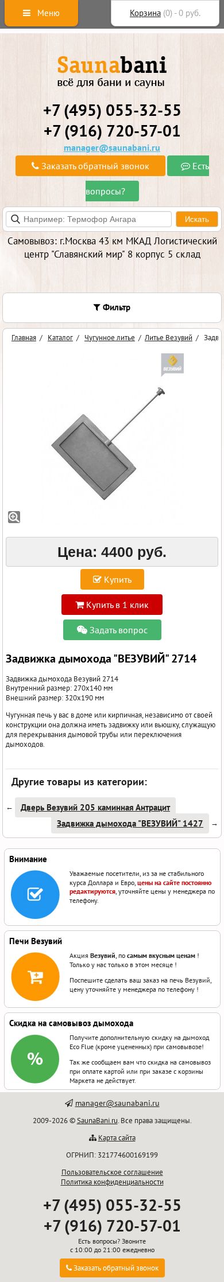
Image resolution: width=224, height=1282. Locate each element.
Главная (23, 337)
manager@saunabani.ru (112, 147)
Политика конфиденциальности (112, 1182)
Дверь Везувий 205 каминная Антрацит (95, 807)
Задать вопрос (117, 630)
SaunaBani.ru (97, 1120)
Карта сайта (117, 1138)
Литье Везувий (168, 337)
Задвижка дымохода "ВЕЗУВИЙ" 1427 (130, 823)
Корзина (145, 12)
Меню (47, 12)
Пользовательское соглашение (112, 1172)
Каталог (60, 337)
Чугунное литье (109, 337)
